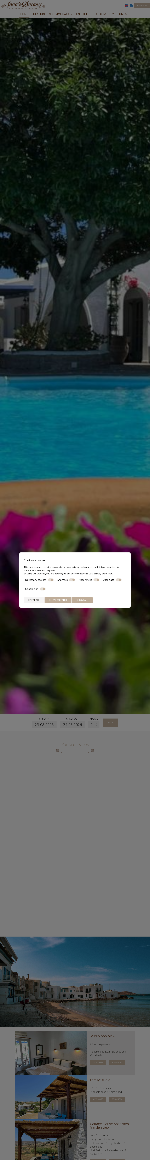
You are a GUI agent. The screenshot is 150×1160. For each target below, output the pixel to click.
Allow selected (58, 600)
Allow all (82, 600)
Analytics (62, 579)
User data (108, 579)
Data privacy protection (100, 573)
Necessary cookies (35, 579)
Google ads (31, 589)
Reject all (33, 600)
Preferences (85, 579)
